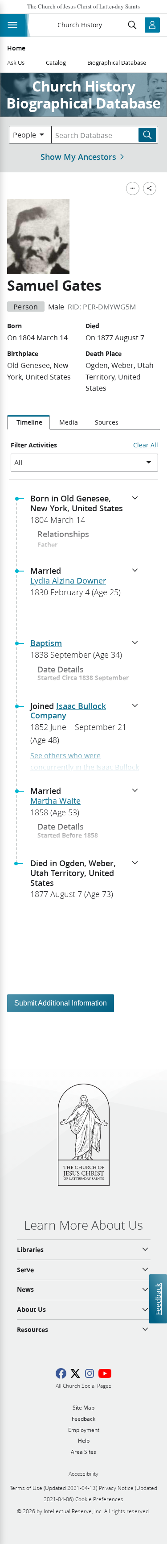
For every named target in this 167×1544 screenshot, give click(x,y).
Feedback (158, 1299)
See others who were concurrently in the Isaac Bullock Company (84, 766)
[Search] (147, 135)
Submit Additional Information (60, 1003)
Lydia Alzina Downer (68, 580)
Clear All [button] (145, 445)
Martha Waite (55, 800)
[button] (87, 512)
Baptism (46, 643)
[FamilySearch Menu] (132, 188)
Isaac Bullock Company (68, 711)
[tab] (28, 422)
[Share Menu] (149, 188)
